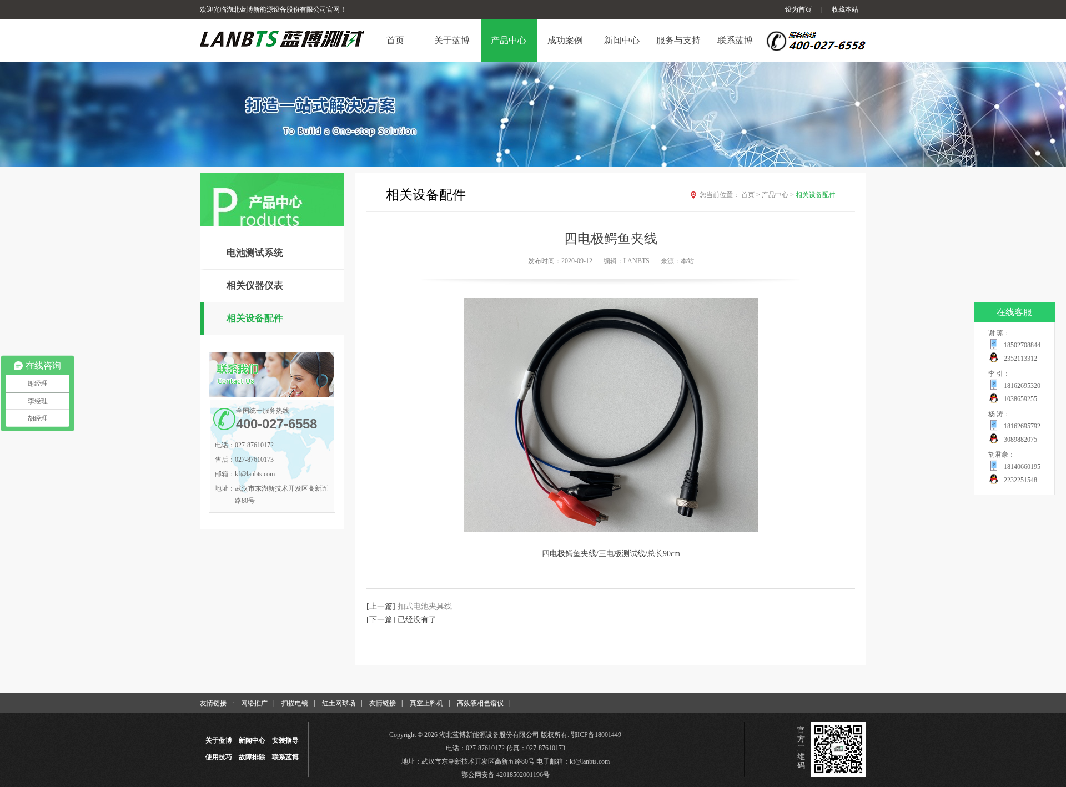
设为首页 (798, 9)
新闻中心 (252, 740)
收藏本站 (845, 9)
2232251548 (1020, 480)
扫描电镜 (294, 703)
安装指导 (285, 740)
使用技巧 (218, 757)
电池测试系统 (255, 253)
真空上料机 (426, 703)
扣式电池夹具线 (425, 606)
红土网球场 (338, 703)
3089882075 (1020, 439)
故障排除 (252, 757)
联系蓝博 (285, 757)
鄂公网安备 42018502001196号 (505, 775)
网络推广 (254, 703)
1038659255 (1020, 399)
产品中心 (778, 195)
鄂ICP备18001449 (596, 735)
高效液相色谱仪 (480, 703)
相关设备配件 (255, 318)
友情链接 (382, 703)
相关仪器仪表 (255, 285)
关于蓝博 (218, 740)
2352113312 (1020, 358)
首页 (750, 195)
